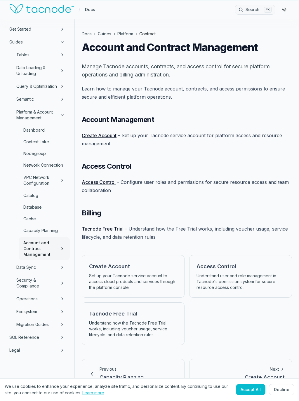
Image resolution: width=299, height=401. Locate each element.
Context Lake (36, 141)
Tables (22, 54)
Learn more (93, 392)
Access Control (99, 182)
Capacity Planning (40, 230)
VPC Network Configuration (36, 180)
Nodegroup (34, 153)
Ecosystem (26, 311)
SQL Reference (24, 337)
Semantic (25, 99)
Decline (281, 389)
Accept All (251, 389)
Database (32, 207)
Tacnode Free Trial (103, 229)
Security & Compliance (27, 283)
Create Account (99, 135)
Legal (14, 350)
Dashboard (34, 130)
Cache (29, 218)
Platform (125, 33)
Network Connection (43, 165)
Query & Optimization (36, 86)
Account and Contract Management (37, 248)
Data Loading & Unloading (31, 70)
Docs (90, 9)
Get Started (20, 29)
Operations (27, 298)
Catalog (30, 195)
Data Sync (26, 267)
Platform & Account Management (34, 114)
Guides (16, 41)
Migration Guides (32, 324)
